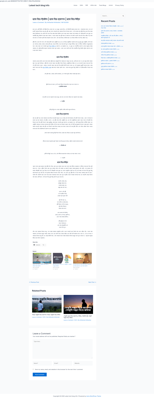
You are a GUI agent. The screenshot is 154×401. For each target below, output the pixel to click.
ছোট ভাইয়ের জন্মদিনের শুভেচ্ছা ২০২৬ (109, 52)
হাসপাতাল (111, 5)
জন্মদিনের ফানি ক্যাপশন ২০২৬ (107, 63)
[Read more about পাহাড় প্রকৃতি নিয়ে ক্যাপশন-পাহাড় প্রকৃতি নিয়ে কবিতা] (47, 303)
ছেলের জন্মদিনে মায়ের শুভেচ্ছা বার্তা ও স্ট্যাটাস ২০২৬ (112, 46)
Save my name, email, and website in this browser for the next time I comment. (59, 369)
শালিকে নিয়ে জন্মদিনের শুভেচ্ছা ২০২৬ (109, 55)
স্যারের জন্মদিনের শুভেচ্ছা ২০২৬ (107, 43)
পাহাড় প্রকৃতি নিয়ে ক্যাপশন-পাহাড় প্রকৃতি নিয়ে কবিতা (46, 315)
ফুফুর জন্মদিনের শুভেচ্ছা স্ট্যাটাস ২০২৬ (109, 66)
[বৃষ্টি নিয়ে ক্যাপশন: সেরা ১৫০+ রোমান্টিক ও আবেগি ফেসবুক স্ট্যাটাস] (62, 258)
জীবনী (87, 5)
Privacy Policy (119, 5)
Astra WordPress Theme (93, 396)
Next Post (92, 282)
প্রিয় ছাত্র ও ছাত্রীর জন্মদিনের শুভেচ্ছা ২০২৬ (110, 58)
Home (75, 5)
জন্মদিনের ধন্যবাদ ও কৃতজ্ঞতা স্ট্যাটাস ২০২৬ (110, 60)
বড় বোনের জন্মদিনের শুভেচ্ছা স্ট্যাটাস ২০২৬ (110, 49)
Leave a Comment (38, 22)
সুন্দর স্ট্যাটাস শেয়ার (47, 67)
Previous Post (34, 282)
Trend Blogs (102, 5)
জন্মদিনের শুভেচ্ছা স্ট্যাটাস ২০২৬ (108, 69)
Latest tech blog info (39, 5)
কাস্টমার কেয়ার (93, 5)
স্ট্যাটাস (81, 5)
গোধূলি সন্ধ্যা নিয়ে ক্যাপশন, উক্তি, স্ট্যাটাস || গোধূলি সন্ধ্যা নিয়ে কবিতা (78, 317)
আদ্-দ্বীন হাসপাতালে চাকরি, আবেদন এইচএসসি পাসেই (112, 40)
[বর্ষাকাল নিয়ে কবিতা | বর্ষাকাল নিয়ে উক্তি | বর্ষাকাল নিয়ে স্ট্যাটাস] (42, 258)
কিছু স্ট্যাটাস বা (52, 46)
